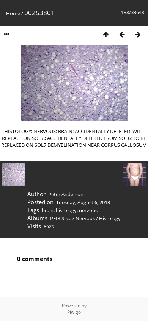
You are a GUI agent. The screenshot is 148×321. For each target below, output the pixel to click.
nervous (88, 210)
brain (48, 210)
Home (13, 13)
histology (66, 210)
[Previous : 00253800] (122, 34)
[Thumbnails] (106, 34)
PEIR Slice (60, 218)
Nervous (85, 218)
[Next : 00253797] (138, 34)
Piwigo (74, 312)
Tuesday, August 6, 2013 (83, 202)
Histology (110, 218)
